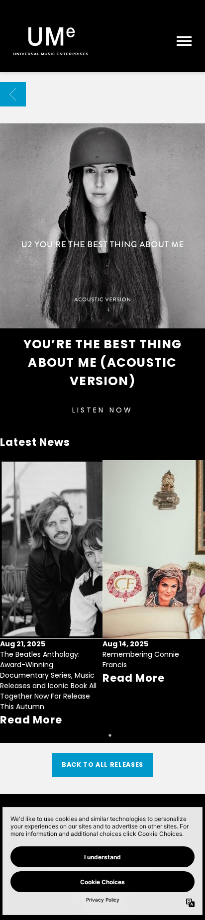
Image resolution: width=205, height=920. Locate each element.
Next (193, 580)
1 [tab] (95, 735)
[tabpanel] (51, 594)
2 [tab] (110, 735)
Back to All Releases (102, 764)
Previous (12, 580)
